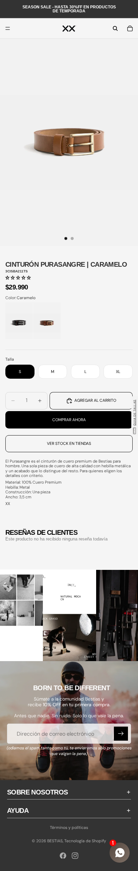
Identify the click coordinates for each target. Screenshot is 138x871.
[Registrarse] (121, 734)
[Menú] (7, 28)
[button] (18, 277)
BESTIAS (55, 841)
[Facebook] (63, 856)
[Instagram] (75, 856)
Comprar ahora (69, 419)
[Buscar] (115, 28)
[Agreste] (47, 320)
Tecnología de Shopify (85, 841)
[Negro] (19, 320)
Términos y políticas (69, 827)
